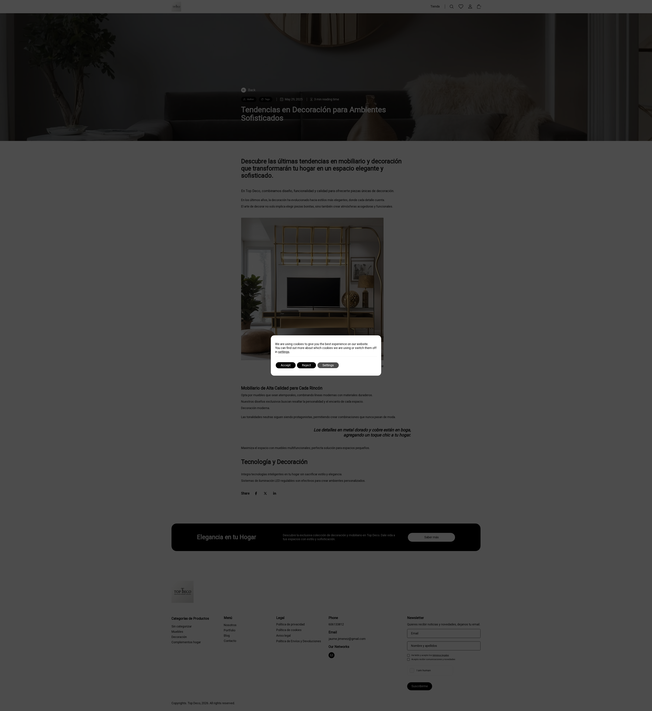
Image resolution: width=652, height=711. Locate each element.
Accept (286, 365)
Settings (328, 365)
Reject (306, 365)
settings (283, 352)
